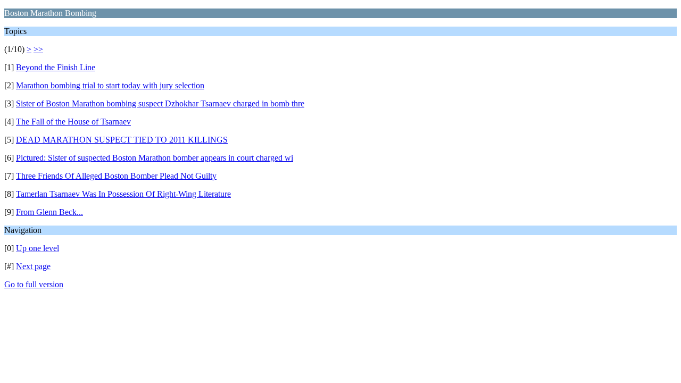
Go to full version (33, 284)
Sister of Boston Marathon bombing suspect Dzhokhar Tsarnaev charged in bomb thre (160, 103)
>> (38, 49)
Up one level (37, 248)
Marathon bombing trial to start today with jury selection (110, 85)
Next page (33, 266)
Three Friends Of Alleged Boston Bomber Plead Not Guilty (116, 175)
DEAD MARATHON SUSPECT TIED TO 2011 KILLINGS (122, 139)
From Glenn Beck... (49, 212)
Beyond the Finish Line (55, 67)
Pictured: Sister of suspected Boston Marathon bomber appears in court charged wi (154, 157)
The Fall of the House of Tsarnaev (73, 121)
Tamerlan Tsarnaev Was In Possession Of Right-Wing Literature (123, 193)
